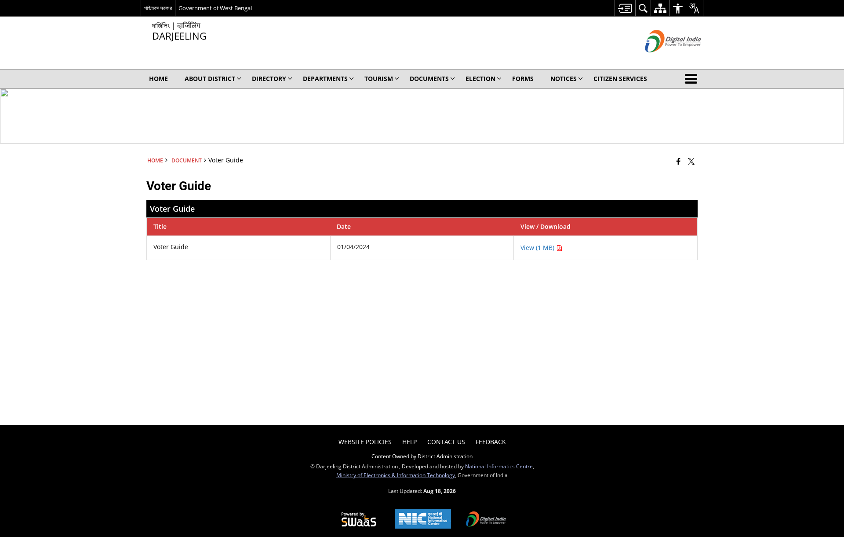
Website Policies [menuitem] (365, 442)
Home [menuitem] (158, 78)
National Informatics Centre (499, 466)
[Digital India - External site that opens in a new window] (662, 59)
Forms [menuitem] (523, 78)
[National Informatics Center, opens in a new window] (423, 519)
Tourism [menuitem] (378, 78)
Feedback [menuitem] (491, 442)
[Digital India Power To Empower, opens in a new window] (486, 520)
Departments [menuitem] (325, 78)
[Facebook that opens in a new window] (678, 161)
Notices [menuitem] (563, 78)
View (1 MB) (538, 247)
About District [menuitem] (210, 78)
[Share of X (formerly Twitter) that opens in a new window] (691, 161)
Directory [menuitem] (269, 78)
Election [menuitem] (480, 78)
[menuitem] (625, 8)
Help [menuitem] (409, 442)
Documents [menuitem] (429, 78)
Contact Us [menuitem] (446, 442)
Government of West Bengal (215, 8)
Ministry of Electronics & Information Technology (395, 474)
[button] (692, 79)
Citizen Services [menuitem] (620, 78)
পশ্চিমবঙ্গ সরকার (158, 8)
